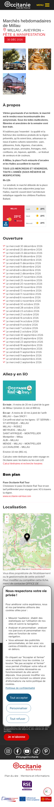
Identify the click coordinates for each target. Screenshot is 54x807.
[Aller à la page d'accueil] (17, 5)
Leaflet (18, 569)
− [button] (7, 521)
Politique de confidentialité (20, 688)
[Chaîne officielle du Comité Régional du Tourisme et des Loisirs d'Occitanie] (27, 751)
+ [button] (7, 517)
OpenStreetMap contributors (40, 569)
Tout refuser (17, 718)
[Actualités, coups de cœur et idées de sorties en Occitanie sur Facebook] (17, 751)
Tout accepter (19, 697)
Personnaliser (18, 708)
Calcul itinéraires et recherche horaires (22, 463)
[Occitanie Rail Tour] (19, 400)
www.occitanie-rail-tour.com (17, 496)
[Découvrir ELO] (48, 792)
